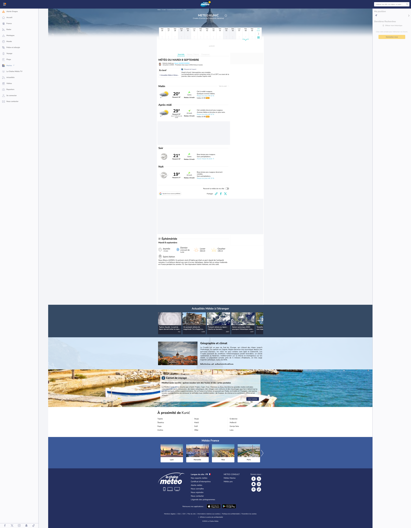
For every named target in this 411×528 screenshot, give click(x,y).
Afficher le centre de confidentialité (211, 517)
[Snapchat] (253, 484)
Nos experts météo (199, 478)
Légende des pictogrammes (203, 499)
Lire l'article (252, 399)
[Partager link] (216, 193)
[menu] (5, 4)
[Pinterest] (253, 489)
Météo (159, 9)
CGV (183, 514)
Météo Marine (230, 478)
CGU (178, 514)
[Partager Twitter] (225, 193)
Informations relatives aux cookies (208, 514)
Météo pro (228, 481)
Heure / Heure (193, 54)
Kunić (185, 9)
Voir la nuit (223, 86)
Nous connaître (197, 488)
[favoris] (226, 15)
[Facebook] (253, 479)
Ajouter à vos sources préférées (171, 193)
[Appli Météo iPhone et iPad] (214, 506)
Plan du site (191, 514)
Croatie (164, 9)
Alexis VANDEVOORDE (182, 63)
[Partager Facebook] (220, 193)
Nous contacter (197, 496)
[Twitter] (259, 479)
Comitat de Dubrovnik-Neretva (174, 9)
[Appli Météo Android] (229, 506)
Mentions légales (169, 514)
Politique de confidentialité (231, 514)
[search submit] (407, 4)
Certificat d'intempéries (201, 481)
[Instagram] (259, 484)
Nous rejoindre (197, 492)
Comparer (205, 54)
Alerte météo (196, 485)
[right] (261, 321)
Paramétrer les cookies (249, 514)
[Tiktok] (259, 489)
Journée (181, 54)
